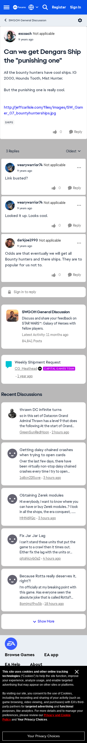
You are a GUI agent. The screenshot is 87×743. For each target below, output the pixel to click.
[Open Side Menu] (6, 7)
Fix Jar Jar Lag (32, 535)
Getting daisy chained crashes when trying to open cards (46, 452)
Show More (46, 621)
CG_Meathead (26, 368)
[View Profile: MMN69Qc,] (12, 499)
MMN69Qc (28, 518)
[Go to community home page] (19, 7)
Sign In (75, 7)
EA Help (12, 664)
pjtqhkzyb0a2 (30, 558)
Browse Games (20, 654)
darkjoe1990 (27, 240)
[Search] (45, 7)
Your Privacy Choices (43, 736)
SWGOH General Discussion (27, 20)
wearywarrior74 (30, 165)
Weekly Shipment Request (38, 362)
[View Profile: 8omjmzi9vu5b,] (12, 580)
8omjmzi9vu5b (31, 604)
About (36, 664)
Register (59, 7)
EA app (51, 654)
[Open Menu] (80, 20)
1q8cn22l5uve (30, 478)
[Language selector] (33, 7)
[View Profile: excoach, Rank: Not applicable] (10, 36)
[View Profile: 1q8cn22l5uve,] (12, 453)
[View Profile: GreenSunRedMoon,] (12, 413)
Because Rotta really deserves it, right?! (48, 579)
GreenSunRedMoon (34, 432)
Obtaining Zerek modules (42, 495)
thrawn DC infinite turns (41, 409)
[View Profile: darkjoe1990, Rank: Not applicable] (10, 243)
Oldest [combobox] (73, 151)
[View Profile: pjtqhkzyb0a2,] (12, 539)
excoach (25, 33)
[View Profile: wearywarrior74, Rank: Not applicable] (10, 167)
